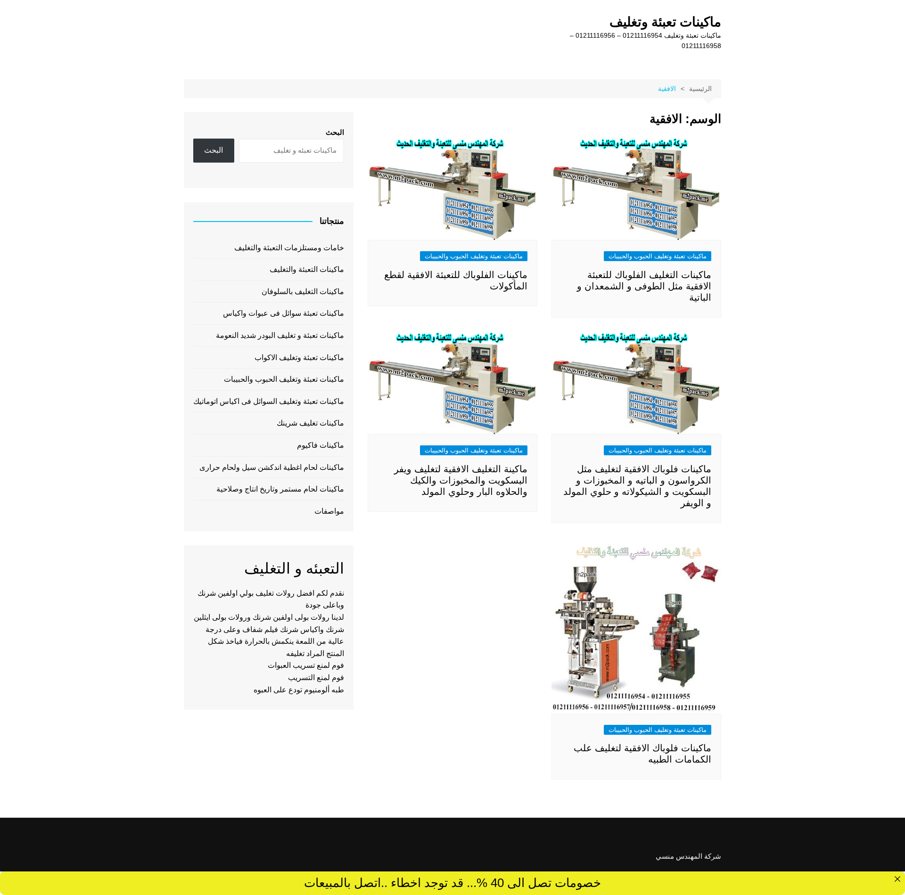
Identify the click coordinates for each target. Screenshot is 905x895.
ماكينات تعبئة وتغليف (665, 22)
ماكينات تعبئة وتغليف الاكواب (299, 357)
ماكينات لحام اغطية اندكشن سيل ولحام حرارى (271, 467)
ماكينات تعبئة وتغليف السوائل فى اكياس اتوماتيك (268, 401)
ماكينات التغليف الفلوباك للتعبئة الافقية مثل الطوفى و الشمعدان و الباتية (644, 286)
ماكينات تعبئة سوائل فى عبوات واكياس (283, 313)
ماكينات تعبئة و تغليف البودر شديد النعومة (280, 335)
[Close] (897, 879)
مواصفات (329, 511)
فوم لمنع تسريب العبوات (306, 665)
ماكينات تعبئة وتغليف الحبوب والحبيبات (658, 256)
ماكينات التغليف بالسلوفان (303, 291)
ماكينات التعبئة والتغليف (307, 269)
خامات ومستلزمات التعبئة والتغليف (289, 248)
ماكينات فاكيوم (320, 445)
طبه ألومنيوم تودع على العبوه (299, 690)
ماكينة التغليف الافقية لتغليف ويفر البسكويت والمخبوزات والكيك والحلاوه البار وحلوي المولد (460, 480)
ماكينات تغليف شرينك (310, 423)
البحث (335, 132)
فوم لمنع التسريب (316, 677)
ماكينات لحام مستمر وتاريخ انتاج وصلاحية (280, 489)
